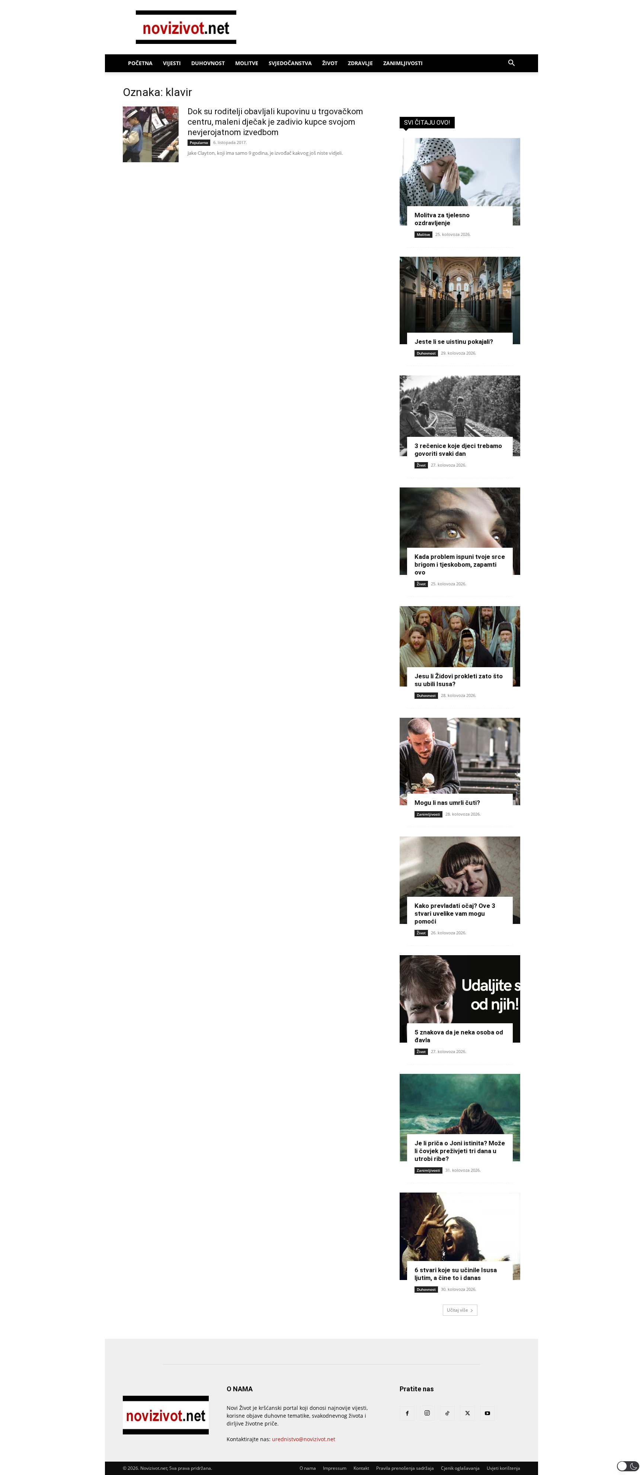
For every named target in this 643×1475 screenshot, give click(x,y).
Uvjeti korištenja (503, 1468)
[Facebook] (407, 1413)
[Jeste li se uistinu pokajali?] (460, 300)
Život (330, 63)
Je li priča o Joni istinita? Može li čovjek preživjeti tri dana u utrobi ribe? (460, 1150)
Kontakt (361, 1468)
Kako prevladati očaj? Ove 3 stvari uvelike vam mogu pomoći (455, 913)
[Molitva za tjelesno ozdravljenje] (460, 181)
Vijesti (172, 63)
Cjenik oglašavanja (460, 1468)
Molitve (246, 63)
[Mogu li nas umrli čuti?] (460, 761)
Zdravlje (360, 63)
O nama (308, 1468)
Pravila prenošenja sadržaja (405, 1468)
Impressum (334, 1468)
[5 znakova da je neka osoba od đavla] (460, 999)
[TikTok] (447, 1413)
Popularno (199, 142)
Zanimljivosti (403, 63)
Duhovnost (208, 63)
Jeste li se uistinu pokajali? (454, 341)
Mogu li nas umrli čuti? (447, 802)
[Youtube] (487, 1413)
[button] (511, 63)
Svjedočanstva (290, 63)
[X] (467, 1413)
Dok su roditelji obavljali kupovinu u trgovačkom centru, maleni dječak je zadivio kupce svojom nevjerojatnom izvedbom (275, 122)
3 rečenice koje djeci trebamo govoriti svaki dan (458, 449)
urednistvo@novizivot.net (303, 1439)
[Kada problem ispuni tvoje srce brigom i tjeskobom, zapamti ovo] (460, 531)
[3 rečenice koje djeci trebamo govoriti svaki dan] (460, 415)
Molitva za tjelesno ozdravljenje (442, 219)
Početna (140, 63)
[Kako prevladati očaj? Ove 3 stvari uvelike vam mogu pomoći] (460, 880)
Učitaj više (457, 1310)
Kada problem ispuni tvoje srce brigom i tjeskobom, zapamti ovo (460, 564)
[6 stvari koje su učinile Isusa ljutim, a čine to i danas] (460, 1236)
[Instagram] (427, 1413)
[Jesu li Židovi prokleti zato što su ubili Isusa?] (460, 646)
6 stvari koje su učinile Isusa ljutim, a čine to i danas (456, 1274)
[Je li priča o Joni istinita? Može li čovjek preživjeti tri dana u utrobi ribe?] (460, 1117)
